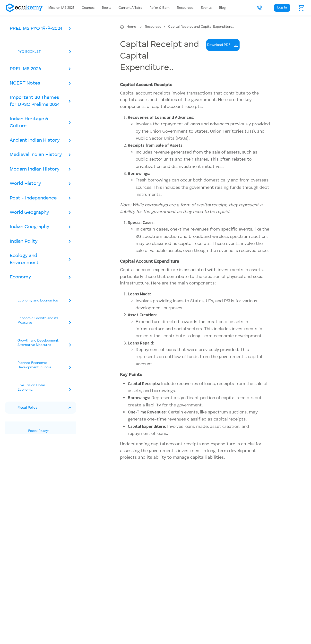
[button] (259, 8)
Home (132, 26)
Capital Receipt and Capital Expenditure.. (201, 26)
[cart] (301, 8)
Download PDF (218, 45)
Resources (153, 26)
